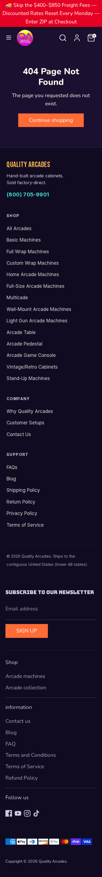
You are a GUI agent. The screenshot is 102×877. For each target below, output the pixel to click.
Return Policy (21, 502)
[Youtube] (18, 813)
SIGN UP (26, 630)
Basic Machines (24, 240)
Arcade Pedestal (24, 344)
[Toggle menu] (8, 38)
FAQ (10, 744)
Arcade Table (21, 332)
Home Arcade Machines (33, 274)
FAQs (12, 467)
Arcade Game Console (31, 355)
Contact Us (19, 434)
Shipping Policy (23, 490)
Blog (11, 478)
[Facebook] (8, 813)
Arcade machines (25, 676)
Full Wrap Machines (28, 251)
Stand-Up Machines (28, 378)
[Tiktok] (36, 813)
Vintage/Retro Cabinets (32, 367)
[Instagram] (27, 813)
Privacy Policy (22, 513)
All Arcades (19, 228)
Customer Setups (25, 422)
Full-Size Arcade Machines (35, 286)
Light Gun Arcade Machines (37, 320)
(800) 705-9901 (28, 195)
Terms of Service (25, 525)
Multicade (17, 297)
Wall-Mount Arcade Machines (39, 309)
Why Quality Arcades (30, 411)
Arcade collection (25, 687)
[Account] (77, 36)
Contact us (17, 721)
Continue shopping (51, 120)
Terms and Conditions (30, 755)
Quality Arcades (53, 861)
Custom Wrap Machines (33, 263)
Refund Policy (21, 778)
